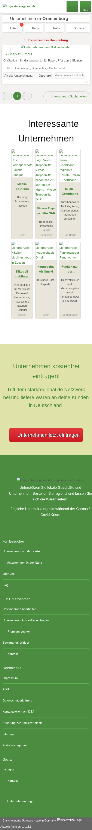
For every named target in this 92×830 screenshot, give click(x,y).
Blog (6, 585)
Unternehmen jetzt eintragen (48, 435)
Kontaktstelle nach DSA (18, 711)
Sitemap (8, 734)
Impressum (10, 678)
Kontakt (12, 654)
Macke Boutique (22, 186)
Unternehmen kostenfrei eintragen (26, 620)
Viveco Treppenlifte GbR (46, 211)
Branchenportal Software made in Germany (28, 820)
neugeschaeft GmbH (46, 269)
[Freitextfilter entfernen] (72, 6)
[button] (7, 96)
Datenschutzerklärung (17, 700)
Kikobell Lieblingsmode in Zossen (22, 275)
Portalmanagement (15, 745)
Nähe (56, 28)
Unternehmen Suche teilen (68, 96)
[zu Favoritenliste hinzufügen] (7, 50)
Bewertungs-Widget (16, 642)
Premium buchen (19, 631)
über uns (9, 573)
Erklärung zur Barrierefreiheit (22, 722)
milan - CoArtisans (70, 191)
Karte (35, 28)
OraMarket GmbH (17, 54)
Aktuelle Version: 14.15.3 (15, 826)
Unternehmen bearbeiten (20, 609)
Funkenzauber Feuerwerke (70, 270)
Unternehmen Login (20, 801)
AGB (6, 689)
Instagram (9, 769)
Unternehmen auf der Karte (21, 551)
